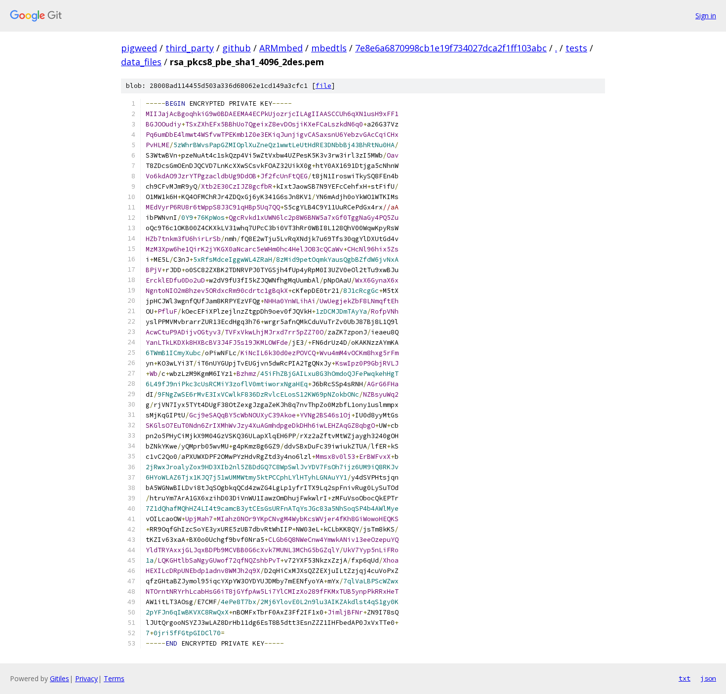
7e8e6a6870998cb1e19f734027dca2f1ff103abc (451, 48)
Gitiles (59, 678)
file (323, 86)
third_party (189, 48)
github (236, 48)
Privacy (86, 678)
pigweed (139, 48)
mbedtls (329, 48)
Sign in (705, 15)
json (708, 678)
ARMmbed (281, 48)
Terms (114, 678)
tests (576, 48)
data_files (141, 62)
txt (684, 678)
